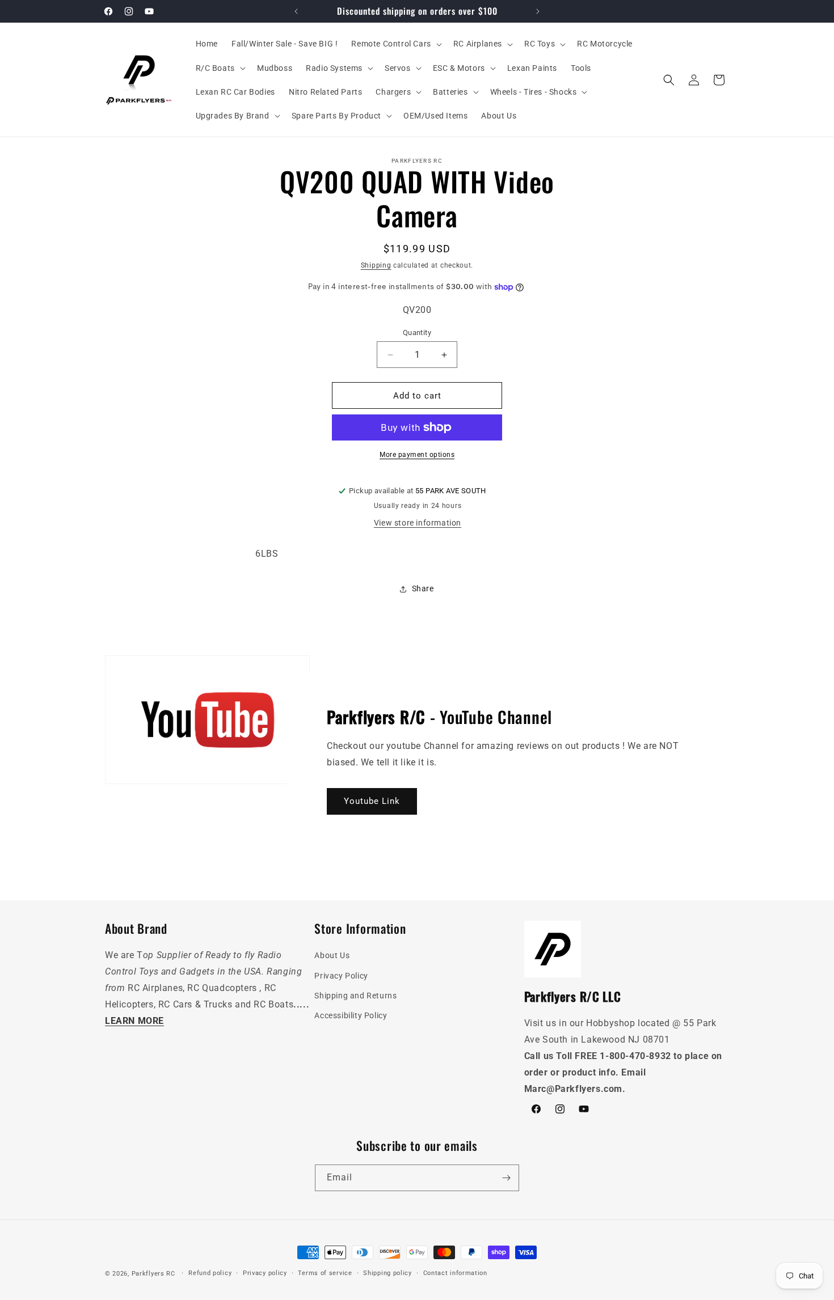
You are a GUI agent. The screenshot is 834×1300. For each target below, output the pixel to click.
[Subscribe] (506, 1178)
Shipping (376, 265)
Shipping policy (387, 1273)
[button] (395, 44)
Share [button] (423, 588)
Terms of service (325, 1273)
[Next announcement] (537, 11)
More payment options (417, 455)
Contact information (455, 1273)
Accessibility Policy (350, 1015)
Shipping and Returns (355, 995)
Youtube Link (372, 801)
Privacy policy (265, 1273)
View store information (417, 522)
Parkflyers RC (155, 1273)
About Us (331, 955)
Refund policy (209, 1273)
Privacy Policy (341, 975)
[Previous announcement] (296, 11)
